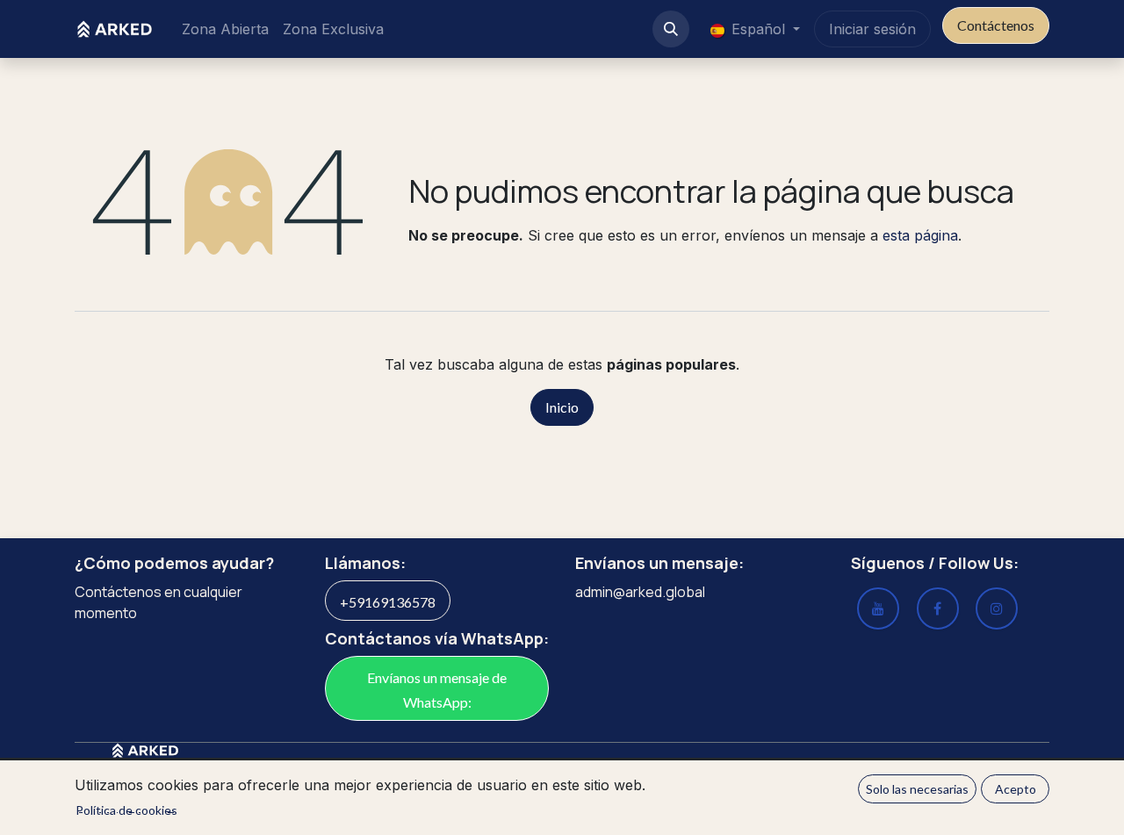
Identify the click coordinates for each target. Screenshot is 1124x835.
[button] (670, 29)
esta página (920, 235)
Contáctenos (995, 25)
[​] (996, 608)
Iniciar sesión (872, 29)
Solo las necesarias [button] (917, 788)
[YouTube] (878, 608)
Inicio (562, 407)
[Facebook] (937, 608)
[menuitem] (225, 29)
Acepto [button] (1015, 788)
